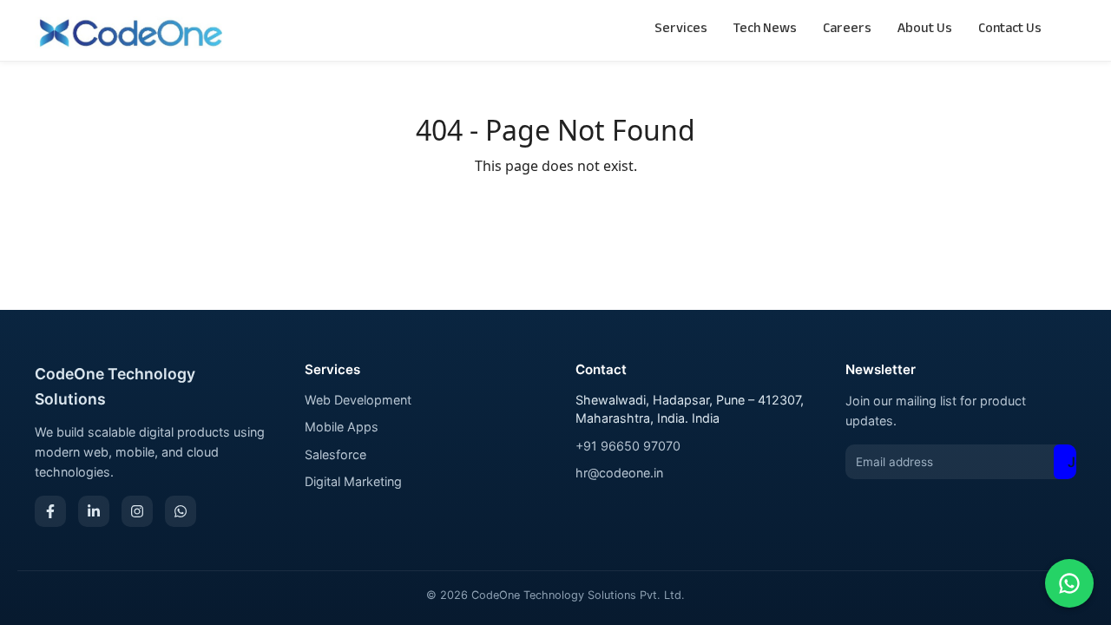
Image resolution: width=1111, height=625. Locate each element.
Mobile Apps (341, 426)
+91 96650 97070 (627, 445)
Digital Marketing (353, 481)
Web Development (358, 399)
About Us (924, 30)
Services (680, 30)
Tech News (765, 30)
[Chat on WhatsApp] (1069, 583)
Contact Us (1010, 30)
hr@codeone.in (619, 472)
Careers (847, 30)
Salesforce (335, 454)
